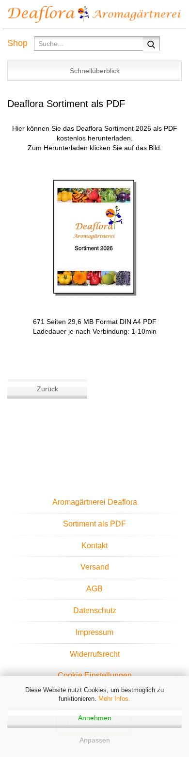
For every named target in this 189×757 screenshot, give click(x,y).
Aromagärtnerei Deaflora (94, 502)
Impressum (94, 632)
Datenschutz (94, 610)
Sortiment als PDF (94, 524)
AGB (94, 589)
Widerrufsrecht (95, 654)
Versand (94, 567)
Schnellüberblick (95, 71)
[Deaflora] (94, 14)
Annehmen (94, 718)
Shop (17, 43)
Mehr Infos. (114, 698)
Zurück (47, 389)
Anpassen (94, 740)
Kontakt (94, 545)
